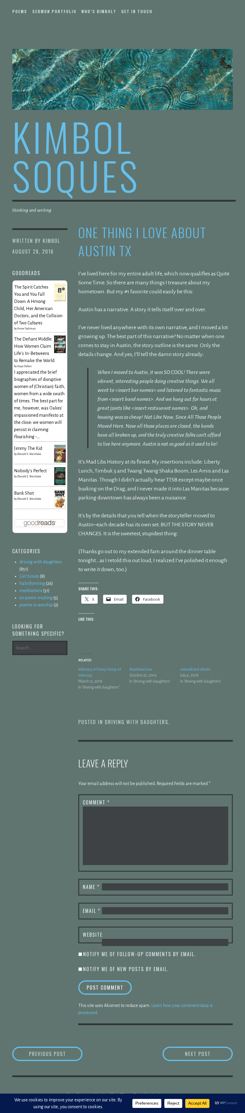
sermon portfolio (54, 11)
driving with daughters (136, 722)
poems (19, 11)
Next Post (209, 1053)
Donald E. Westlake (29, 454)
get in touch (136, 11)
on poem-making (36, 597)
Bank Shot (24, 493)
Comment (96, 802)
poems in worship (36, 605)
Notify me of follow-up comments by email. (139, 954)
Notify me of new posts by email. (126, 969)
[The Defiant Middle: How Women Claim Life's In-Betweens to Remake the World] (60, 351)
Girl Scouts (29, 576)
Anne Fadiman (26, 328)
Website (92, 934)
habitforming (32, 583)
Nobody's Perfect (30, 470)
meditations (30, 590)
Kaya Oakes (24, 366)
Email (91, 910)
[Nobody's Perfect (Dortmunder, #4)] (60, 484)
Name (91, 886)
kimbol (51, 240)
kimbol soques (76, 156)
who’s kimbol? (98, 11)
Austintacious (140, 669)
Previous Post (55, 1053)
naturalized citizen (195, 669)
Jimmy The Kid (28, 448)
